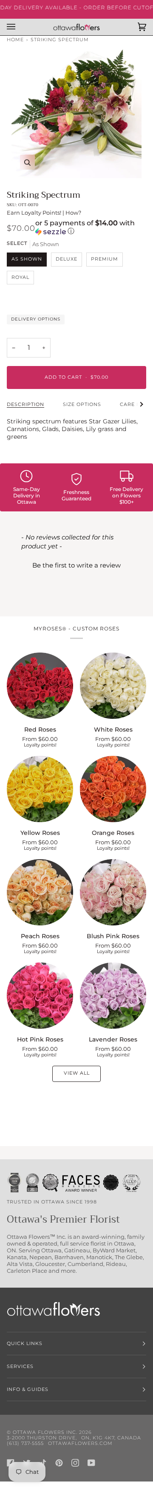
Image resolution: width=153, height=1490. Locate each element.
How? (73, 212)
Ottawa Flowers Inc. (45, 1432)
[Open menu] (19, 27)
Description (25, 404)
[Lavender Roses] (113, 995)
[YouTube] (91, 1463)
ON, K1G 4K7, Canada (111, 1438)
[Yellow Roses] (40, 789)
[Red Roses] (40, 686)
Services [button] (20, 1366)
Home (15, 40)
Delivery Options (35, 319)
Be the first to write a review (76, 565)
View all (77, 1073)
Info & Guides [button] (27, 1389)
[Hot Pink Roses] (40, 995)
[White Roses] (113, 686)
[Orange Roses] (113, 789)
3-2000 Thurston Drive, (42, 1438)
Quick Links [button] (24, 1343)
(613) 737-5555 (25, 1443)
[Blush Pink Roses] (113, 892)
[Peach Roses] (40, 892)
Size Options (82, 404)
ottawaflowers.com (80, 1443)
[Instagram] (75, 1463)
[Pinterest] (59, 1463)
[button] (90, 227)
